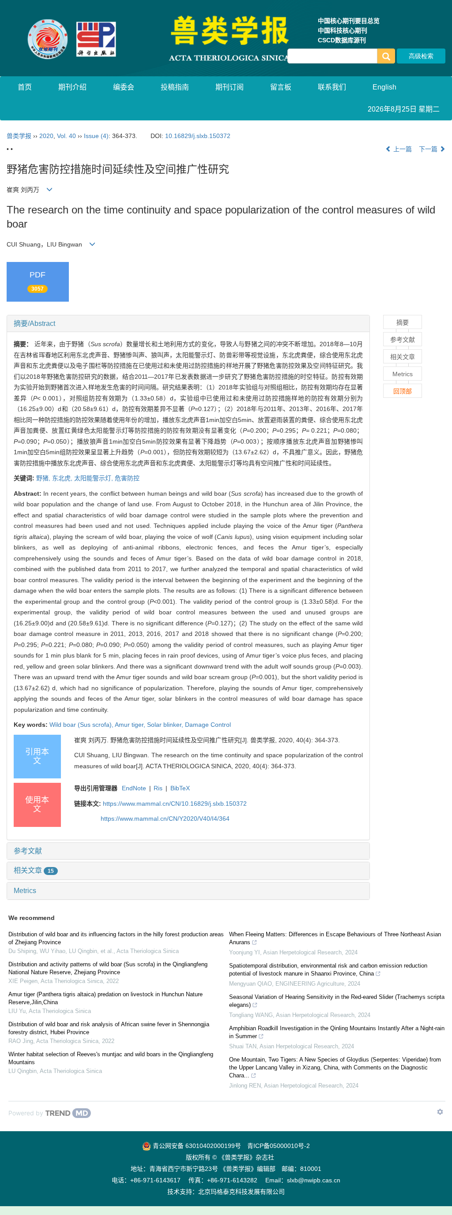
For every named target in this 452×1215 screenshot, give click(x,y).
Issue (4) (96, 135)
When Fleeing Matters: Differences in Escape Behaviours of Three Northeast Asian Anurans (335, 938)
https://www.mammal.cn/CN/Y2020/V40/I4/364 (165, 818)
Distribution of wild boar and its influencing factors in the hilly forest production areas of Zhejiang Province (116, 938)
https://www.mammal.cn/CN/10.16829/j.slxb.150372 (175, 803)
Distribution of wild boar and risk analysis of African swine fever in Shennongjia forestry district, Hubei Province (108, 1028)
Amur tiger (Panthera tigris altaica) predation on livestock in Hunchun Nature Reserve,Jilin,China (105, 998)
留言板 (280, 87)
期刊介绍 (72, 87)
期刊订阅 (229, 87)
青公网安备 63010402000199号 (196, 1145)
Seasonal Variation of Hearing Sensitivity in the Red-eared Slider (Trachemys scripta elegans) (336, 1001)
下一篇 (429, 149)
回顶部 (402, 391)
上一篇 (402, 149)
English (384, 87)
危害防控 (127, 478)
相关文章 (34, 870)
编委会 (123, 87)
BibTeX (180, 788)
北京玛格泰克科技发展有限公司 (241, 1191)
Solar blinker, (166, 724)
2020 (46, 135)
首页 (25, 87)
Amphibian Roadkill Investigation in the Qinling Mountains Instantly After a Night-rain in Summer (336, 1032)
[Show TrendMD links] (440, 1111)
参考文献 (28, 851)
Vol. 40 (66, 135)
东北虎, (63, 478)
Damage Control (208, 724)
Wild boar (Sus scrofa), (82, 724)
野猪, (44, 478)
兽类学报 (19, 135)
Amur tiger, (131, 724)
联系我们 (332, 87)
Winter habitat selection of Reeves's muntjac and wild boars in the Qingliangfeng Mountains (110, 1058)
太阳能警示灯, (94, 478)
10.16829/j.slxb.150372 (197, 135)
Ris (158, 788)
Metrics (25, 890)
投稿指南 (175, 87)
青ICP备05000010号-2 (278, 1145)
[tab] (188, 323)
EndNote (134, 788)
